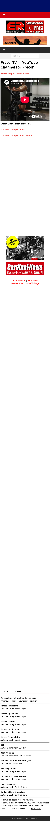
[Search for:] (25, 56)
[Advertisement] (26, 6)
